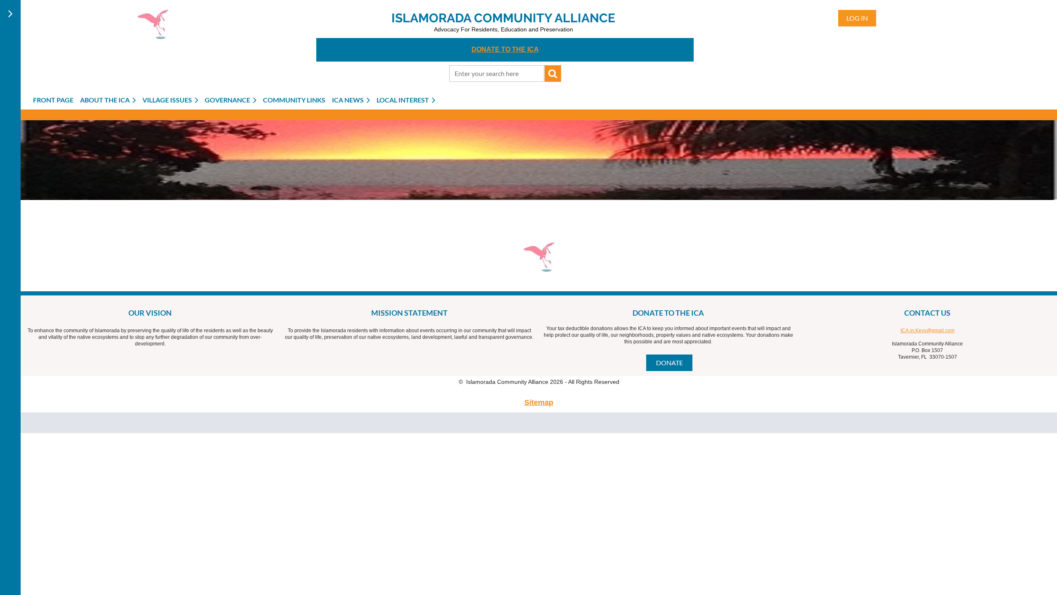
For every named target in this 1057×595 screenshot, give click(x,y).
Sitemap (538, 402)
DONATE (669, 363)
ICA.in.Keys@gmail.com (928, 330)
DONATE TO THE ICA (505, 49)
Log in (857, 18)
